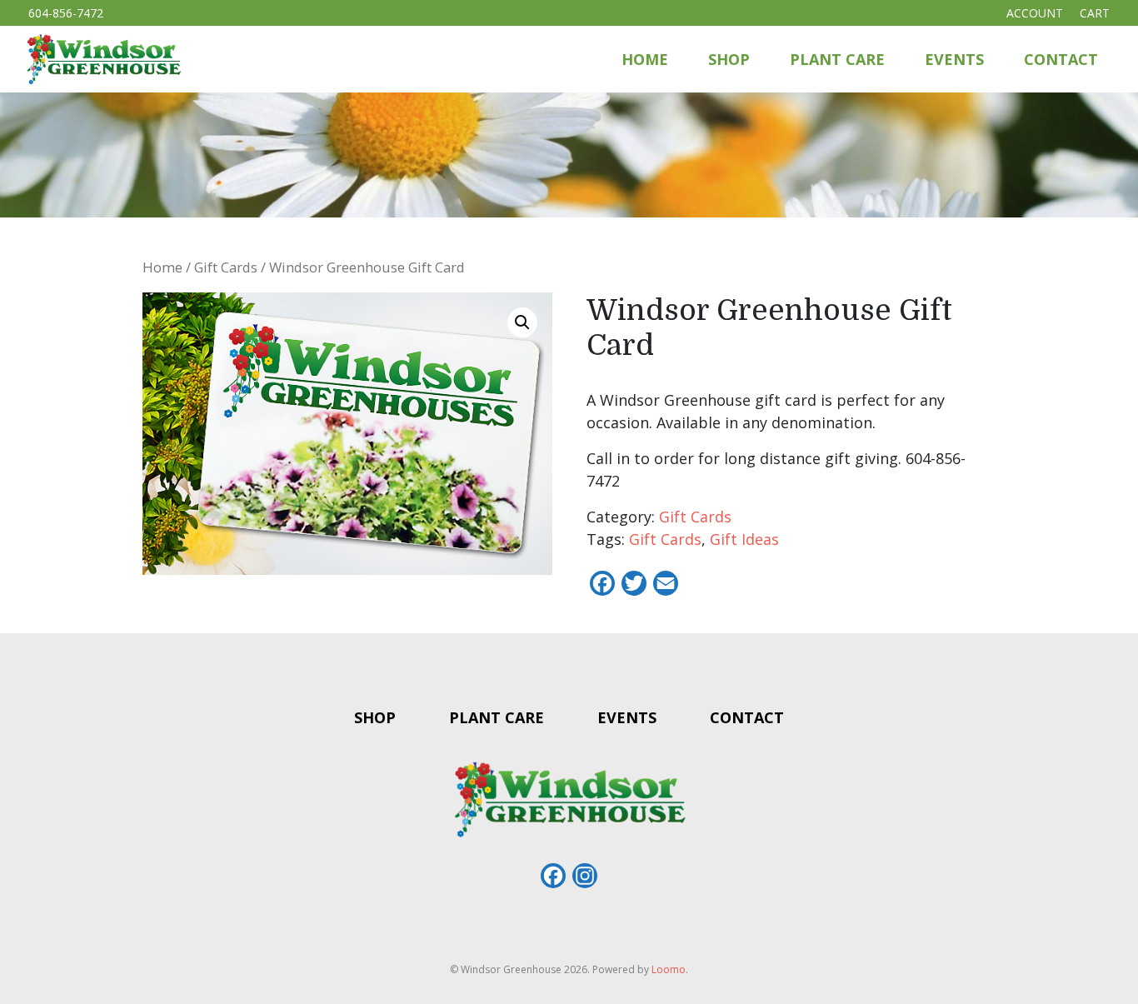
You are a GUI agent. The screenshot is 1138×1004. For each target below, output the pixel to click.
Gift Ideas (744, 539)
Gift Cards (225, 267)
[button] (522, 322)
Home (644, 59)
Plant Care (837, 59)
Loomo (668, 969)
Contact (1061, 59)
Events (954, 59)
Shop (729, 59)
